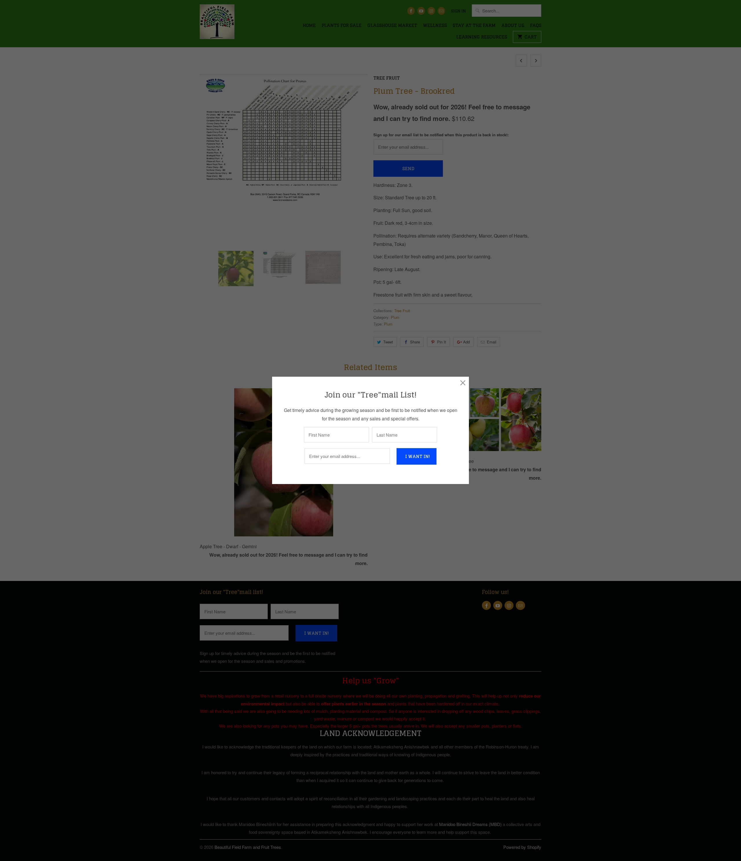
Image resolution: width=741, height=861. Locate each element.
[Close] (463, 383)
